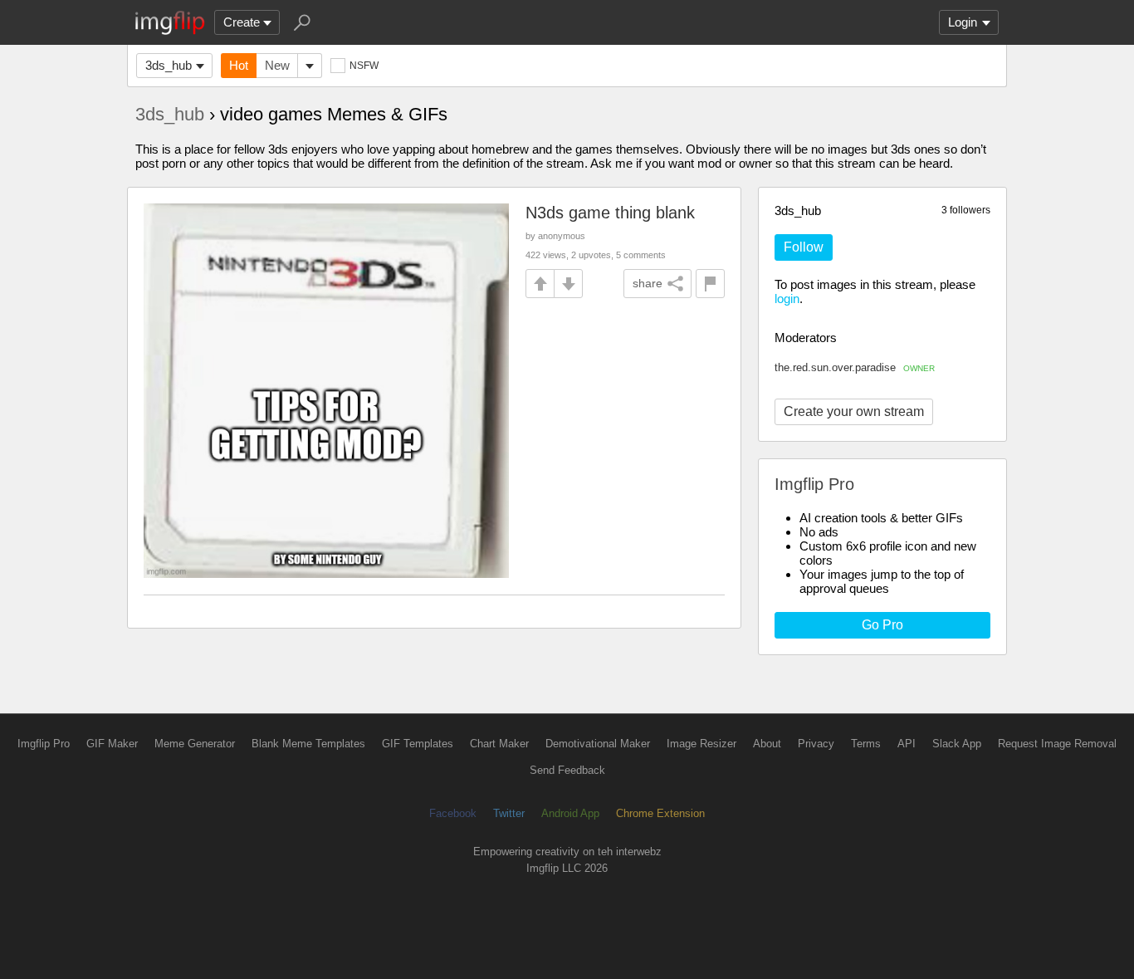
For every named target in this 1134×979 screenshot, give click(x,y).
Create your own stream (854, 411)
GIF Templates (417, 743)
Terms (866, 743)
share (647, 283)
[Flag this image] (710, 283)
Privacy (816, 743)
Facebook (453, 813)
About (767, 743)
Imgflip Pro (43, 743)
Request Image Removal (1057, 743)
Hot (238, 65)
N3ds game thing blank (610, 212)
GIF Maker (112, 743)
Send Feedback (567, 770)
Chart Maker (499, 743)
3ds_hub (168, 65)
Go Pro (882, 625)
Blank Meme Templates (308, 743)
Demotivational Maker (597, 743)
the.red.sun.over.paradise (855, 367)
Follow (804, 247)
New (277, 65)
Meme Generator (194, 743)
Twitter (509, 813)
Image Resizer (701, 743)
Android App (570, 813)
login (787, 298)
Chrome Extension (660, 813)
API (906, 743)
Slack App (956, 743)
